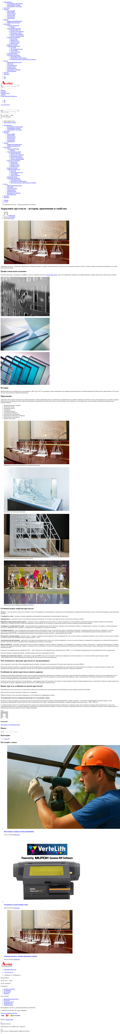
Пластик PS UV (11, 13)
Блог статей (7, 992)
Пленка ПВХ (11, 12)
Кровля (6, 19)
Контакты (6, 74)
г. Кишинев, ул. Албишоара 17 (9, 97)
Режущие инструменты (13, 37)
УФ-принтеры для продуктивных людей (16, 904)
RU (5, 77)
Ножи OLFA (13, 38)
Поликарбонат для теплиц (14, 6)
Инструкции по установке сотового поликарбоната (19, 831)
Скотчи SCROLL (15, 52)
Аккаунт (3, 94)
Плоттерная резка (12, 65)
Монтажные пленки (16, 33)
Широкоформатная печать (14, 62)
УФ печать (10, 64)
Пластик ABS (11, 15)
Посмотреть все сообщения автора (10, 724)
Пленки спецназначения (17, 36)
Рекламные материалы (13, 55)
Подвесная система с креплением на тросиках (23, 59)
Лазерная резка (11, 66)
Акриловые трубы (15, 56)
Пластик (6, 9)
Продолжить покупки (10, 122)
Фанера (12, 27)
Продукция (7, 24)
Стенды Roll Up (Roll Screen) (18, 58)
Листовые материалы (13, 25)
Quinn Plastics (11, 18)
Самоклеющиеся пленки (14, 28)
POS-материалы (11, 71)
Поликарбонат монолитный (15, 3)
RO (5, 78)
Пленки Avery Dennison (17, 31)
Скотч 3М (13, 47)
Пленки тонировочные (16, 34)
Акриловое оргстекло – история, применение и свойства (20, 956)
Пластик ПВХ (11, 11)
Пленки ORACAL (15, 30)
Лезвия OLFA (14, 40)
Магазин (6, 72)
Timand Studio (9, 1019)
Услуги (6, 61)
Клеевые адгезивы (12, 44)
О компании (7, 990)
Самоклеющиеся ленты (13, 46)
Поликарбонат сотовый (13, 5)
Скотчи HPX (14, 50)
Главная (3, 90)
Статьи (6, 201)
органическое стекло (51, 275)
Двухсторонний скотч (16, 49)
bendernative (11, 215)
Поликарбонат (8, 2)
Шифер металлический (13, 22)
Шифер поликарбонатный (14, 21)
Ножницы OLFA (15, 41)
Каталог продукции (9, 989)
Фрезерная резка (11, 68)
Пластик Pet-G (11, 16)
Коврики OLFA (14, 43)
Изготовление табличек (13, 69)
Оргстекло (7, 8)
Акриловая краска (12, 53)
